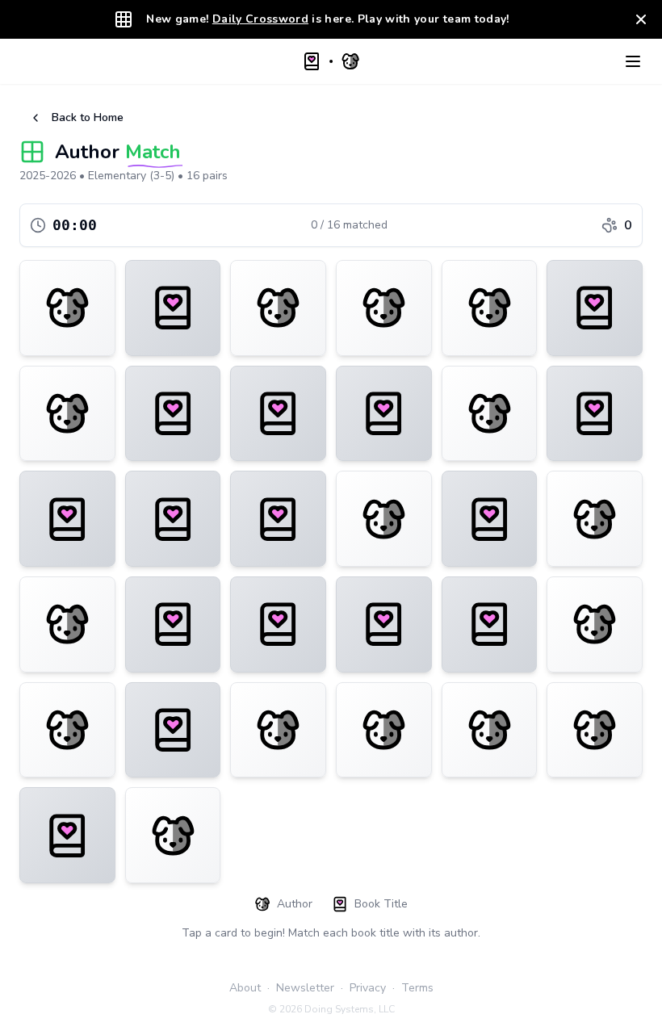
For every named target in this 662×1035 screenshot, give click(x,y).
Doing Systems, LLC (349, 1009)
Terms (417, 987)
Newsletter (305, 987)
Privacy (368, 987)
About (245, 987)
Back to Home (88, 117)
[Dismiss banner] (641, 19)
